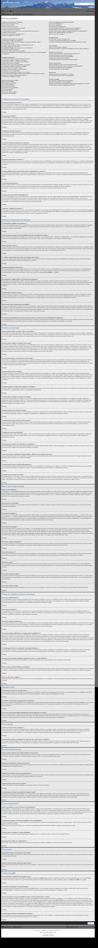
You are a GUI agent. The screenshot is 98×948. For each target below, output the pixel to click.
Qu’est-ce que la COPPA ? (8, 25)
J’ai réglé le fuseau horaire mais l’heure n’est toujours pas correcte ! (17, 45)
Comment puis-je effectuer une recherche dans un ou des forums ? (64, 53)
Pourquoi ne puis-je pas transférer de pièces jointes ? (14, 69)
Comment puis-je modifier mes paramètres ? (12, 40)
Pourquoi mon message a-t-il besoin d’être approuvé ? (14, 75)
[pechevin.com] (48, 5)
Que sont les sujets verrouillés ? (9, 92)
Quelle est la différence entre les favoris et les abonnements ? (63, 64)
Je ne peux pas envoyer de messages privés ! (60, 39)
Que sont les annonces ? (8, 89)
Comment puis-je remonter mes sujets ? (11, 76)
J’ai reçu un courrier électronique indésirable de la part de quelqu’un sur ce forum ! (68, 42)
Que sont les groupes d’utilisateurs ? (57, 26)
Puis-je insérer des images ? (8, 86)
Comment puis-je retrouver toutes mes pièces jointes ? (61, 75)
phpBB (43, 930)
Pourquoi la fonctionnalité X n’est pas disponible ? (60, 82)
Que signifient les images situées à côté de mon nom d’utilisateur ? (17, 48)
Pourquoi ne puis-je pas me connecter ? (11, 29)
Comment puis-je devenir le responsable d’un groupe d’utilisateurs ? (64, 29)
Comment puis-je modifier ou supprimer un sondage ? (14, 66)
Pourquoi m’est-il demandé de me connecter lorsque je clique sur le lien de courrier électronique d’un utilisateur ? (24, 53)
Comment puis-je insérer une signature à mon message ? (15, 61)
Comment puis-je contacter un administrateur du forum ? (62, 85)
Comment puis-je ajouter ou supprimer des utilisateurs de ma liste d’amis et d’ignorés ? (69, 48)
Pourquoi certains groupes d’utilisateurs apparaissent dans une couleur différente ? (68, 31)
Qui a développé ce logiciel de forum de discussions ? (61, 80)
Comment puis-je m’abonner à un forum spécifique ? (61, 67)
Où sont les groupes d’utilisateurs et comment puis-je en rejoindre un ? (65, 28)
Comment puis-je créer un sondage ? (10, 63)
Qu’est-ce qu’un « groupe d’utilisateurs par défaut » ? (61, 32)
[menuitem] (11, 11)
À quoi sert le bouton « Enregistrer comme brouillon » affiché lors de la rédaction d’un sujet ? (23, 73)
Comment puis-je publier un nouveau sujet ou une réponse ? (16, 58)
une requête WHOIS (58, 900)
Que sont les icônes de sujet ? (9, 93)
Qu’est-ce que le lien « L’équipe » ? (57, 34)
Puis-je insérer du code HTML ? (9, 83)
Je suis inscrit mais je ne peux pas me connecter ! (13, 28)
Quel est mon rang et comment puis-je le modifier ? (14, 50)
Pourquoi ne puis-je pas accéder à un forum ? (12, 67)
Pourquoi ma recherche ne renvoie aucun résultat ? (61, 55)
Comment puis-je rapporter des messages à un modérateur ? (16, 72)
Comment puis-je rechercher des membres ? (59, 58)
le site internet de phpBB (45, 272)
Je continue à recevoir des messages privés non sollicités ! (62, 40)
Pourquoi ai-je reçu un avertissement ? (11, 70)
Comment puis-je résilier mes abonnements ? (59, 69)
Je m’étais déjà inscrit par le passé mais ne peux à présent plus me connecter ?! (20, 31)
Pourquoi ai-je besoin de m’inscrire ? (10, 23)
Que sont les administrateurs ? (56, 23)
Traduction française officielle (45, 932)
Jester (51, 933)
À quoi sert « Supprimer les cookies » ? (11, 35)
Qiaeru (54, 932)
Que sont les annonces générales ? (10, 87)
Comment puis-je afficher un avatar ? (10, 49)
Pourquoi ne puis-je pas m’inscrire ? (10, 26)
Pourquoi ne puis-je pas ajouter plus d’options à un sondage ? (16, 64)
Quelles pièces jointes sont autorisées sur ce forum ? (61, 74)
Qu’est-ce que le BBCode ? (8, 81)
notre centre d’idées (7, 890)
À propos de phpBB (74, 879)
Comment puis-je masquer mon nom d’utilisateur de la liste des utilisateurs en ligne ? (21, 42)
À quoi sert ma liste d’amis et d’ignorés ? (58, 47)
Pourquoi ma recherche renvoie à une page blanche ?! (61, 56)
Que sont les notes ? (7, 90)
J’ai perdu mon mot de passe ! (9, 32)
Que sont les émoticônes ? (8, 84)
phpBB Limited (43, 878)
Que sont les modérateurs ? (55, 25)
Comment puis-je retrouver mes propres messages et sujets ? (63, 59)
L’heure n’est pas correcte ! (8, 43)
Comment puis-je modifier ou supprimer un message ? (14, 60)
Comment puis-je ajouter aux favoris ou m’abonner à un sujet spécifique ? (66, 66)
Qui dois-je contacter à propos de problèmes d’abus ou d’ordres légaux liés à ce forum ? (69, 83)
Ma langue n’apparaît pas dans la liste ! (11, 46)
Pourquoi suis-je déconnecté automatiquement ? (13, 34)
